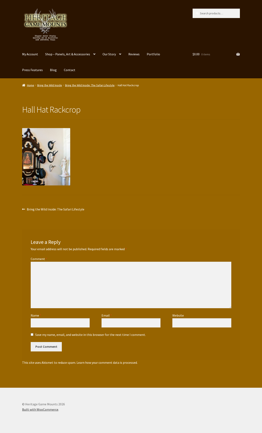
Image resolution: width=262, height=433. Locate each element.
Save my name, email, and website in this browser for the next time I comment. (90, 335)
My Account (30, 54)
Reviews (134, 54)
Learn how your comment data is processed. (107, 362)
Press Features (32, 70)
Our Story (109, 54)
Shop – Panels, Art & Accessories (67, 54)
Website (178, 315)
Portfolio (153, 54)
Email (107, 315)
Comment (39, 259)
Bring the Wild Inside (49, 85)
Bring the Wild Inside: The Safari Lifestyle (90, 85)
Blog (53, 70)
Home (30, 85)
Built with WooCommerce (40, 409)
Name (36, 315)
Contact (69, 70)
